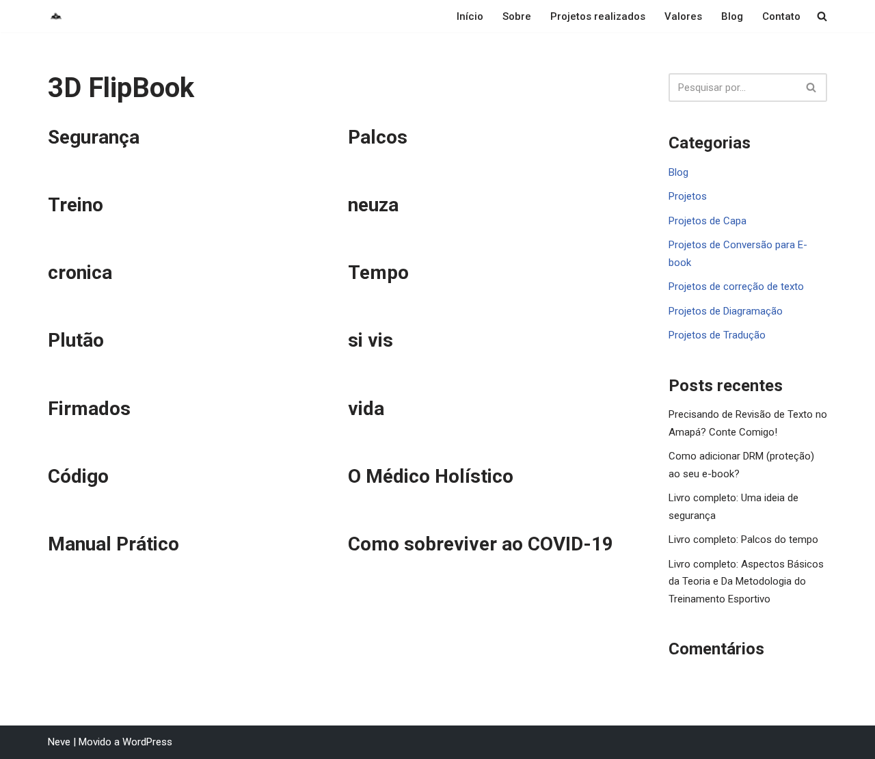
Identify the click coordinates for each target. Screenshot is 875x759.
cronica (80, 272)
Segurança (93, 137)
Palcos (377, 137)
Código (78, 476)
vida (366, 408)
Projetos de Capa (707, 221)
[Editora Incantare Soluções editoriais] (56, 16)
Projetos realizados (597, 16)
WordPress (147, 742)
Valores (683, 16)
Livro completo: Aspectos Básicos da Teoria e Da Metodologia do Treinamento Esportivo (746, 581)
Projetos (688, 196)
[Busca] (811, 87)
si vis (370, 340)
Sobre (516, 16)
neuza (373, 205)
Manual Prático (113, 544)
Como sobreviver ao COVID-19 (480, 544)
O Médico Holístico (430, 476)
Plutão (76, 340)
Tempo (378, 272)
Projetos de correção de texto (736, 286)
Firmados (89, 408)
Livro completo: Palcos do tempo (743, 539)
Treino (75, 205)
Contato (781, 16)
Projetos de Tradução (717, 335)
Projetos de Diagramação (726, 311)
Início (470, 16)
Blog (732, 16)
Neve (59, 742)
